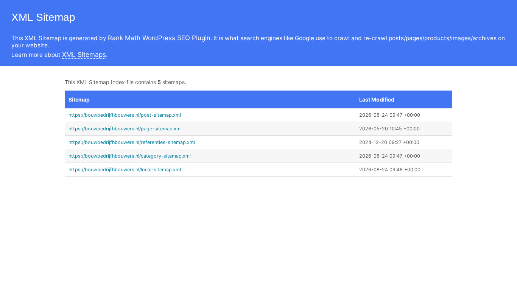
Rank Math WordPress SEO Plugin (159, 38)
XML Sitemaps (84, 54)
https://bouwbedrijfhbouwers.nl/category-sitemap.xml (130, 156)
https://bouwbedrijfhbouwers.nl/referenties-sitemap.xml (132, 142)
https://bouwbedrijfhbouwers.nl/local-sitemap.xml (125, 169)
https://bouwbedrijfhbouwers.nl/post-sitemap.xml (125, 115)
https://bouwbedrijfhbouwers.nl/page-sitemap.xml (125, 128)
